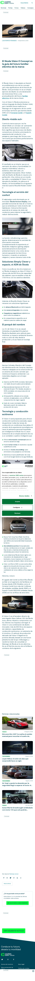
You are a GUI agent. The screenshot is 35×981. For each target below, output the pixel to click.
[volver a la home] (7, 954)
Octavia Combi (16, 113)
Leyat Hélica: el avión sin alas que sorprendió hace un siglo (16, 743)
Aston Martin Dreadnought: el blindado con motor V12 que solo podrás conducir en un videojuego (16, 792)
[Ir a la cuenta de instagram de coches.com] (8, 959)
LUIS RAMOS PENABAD (9, 41)
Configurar (16, 507)
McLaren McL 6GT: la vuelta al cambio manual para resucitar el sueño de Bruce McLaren (17, 718)
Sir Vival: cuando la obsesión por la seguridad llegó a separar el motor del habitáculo (17, 767)
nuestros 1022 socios (16, 475)
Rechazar (18, 513)
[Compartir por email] (3, 878)
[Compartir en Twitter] (10, 878)
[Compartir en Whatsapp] (20, 878)
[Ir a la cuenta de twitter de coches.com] (2, 959)
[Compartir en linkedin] (17, 878)
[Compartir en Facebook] (13, 878)
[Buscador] (32, 3)
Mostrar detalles (24, 496)
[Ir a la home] (7, 2)
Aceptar (17, 501)
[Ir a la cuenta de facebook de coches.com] (13, 959)
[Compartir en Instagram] (7, 878)
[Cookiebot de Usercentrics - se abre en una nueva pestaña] (25, 466)
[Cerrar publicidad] (33, 971)
